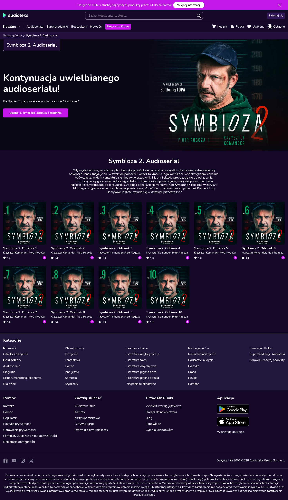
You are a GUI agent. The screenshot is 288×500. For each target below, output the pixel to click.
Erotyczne (71, 354)
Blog (149, 418)
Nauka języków (198, 348)
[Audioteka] (15, 15)
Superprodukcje (57, 26)
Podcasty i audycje (201, 360)
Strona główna (12, 35)
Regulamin (10, 418)
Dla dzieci (9, 384)
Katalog (9, 26)
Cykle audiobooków (159, 430)
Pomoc (8, 412)
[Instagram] (22, 460)
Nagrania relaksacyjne (141, 384)
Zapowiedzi (153, 424)
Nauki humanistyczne (202, 354)
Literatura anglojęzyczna (142, 354)
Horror (69, 366)
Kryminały (71, 384)
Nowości (96, 26)
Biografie (9, 372)
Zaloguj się (276, 15)
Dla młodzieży (74, 348)
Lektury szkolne (137, 348)
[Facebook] (5, 460)
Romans (193, 384)
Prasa (192, 372)
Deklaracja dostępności (19, 442)
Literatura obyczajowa (141, 366)
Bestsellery (79, 26)
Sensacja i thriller (261, 348)
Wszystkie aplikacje (230, 432)
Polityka (193, 366)
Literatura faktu (136, 360)
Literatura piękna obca (141, 372)
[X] (31, 460)
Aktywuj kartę (84, 424)
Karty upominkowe (87, 418)
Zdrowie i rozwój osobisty (267, 360)
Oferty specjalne (15, 354)
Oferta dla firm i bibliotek (91, 430)
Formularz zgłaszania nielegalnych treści (30, 436)
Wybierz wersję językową (163, 406)
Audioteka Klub (84, 406)
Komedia (71, 378)
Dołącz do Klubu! (118, 26)
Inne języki (72, 372)
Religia (192, 378)
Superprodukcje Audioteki (267, 354)
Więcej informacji (188, 5)
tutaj (151, 495)
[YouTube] (14, 460)
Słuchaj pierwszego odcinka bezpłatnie (36, 113)
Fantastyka (72, 360)
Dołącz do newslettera (161, 412)
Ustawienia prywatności (19, 430)
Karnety (79, 412)
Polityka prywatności (17, 424)
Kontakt (8, 406)
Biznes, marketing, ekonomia (22, 378)
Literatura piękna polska (142, 378)
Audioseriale (34, 26)
